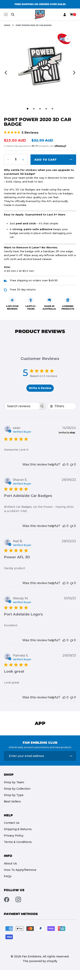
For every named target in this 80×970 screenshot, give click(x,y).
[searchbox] (21, 406)
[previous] (5, 4)
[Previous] (6, 73)
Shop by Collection (17, 788)
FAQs (7, 876)
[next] (75, 4)
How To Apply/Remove (20, 870)
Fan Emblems (31, 956)
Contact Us (11, 823)
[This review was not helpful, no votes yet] (71, 464)
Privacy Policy (13, 835)
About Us (10, 863)
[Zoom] (67, 38)
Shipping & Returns (18, 829)
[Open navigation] (6, 14)
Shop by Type (13, 795)
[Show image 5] (52, 108)
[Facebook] (6, 899)
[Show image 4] (46, 108)
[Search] (12, 14)
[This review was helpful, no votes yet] (64, 464)
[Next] (74, 73)
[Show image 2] (34, 108)
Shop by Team (14, 782)
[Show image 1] (27, 108)
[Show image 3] (40, 108)
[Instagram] (18, 899)
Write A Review (40, 388)
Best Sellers (12, 801)
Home (7, 25)
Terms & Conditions (18, 842)
